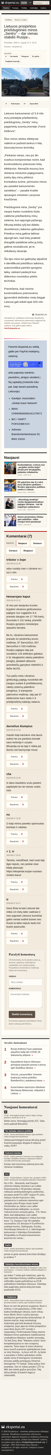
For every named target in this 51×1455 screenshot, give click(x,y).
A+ (25, 104)
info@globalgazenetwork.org (33, 1442)
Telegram (25, 56)
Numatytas (15, 104)
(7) (29, 38)
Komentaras (15, 989)
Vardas (12, 976)
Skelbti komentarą (22, 1014)
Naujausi (22, 543)
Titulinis (6, 8)
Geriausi (13, 550)
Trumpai (15, 8)
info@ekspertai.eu (12, 328)
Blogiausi (28, 550)
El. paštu (35, 56)
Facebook (14, 56)
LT (30, 3)
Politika (24, 8)
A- (6, 104)
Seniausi (37, 543)
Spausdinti (34, 104)
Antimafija (34, 8)
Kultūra (43, 8)
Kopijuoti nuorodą (12, 61)
